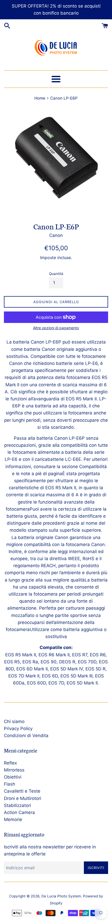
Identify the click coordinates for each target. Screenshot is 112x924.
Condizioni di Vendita (26, 735)
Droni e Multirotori (22, 798)
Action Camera (19, 812)
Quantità (56, 274)
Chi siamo (14, 721)
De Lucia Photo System (61, 896)
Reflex (10, 763)
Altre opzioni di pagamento (56, 328)
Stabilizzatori (17, 805)
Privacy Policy (18, 728)
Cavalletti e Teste (22, 791)
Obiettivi (12, 777)
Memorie (13, 819)
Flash (9, 784)
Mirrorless (14, 770)
